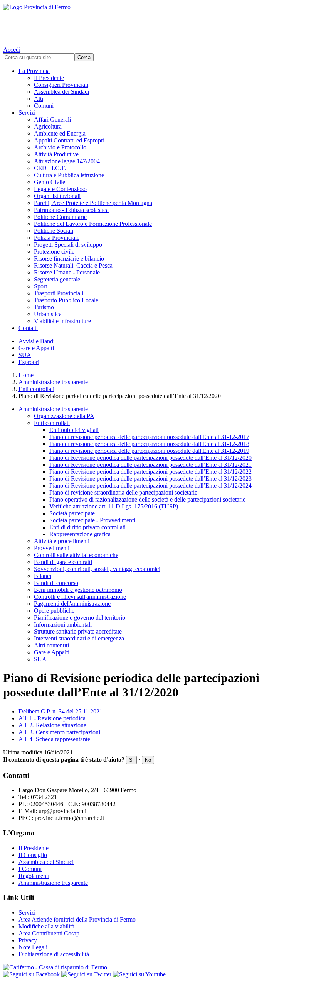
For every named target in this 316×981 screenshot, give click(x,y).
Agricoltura (48, 126)
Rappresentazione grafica (80, 534)
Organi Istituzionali (57, 196)
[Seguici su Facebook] (31, 974)
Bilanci (42, 576)
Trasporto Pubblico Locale (66, 300)
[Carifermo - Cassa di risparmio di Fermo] (158, 967)
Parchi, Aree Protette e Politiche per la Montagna (93, 203)
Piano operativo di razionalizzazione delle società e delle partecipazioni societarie (147, 499)
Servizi (26, 112)
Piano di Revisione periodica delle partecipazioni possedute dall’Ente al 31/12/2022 (150, 471)
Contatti (28, 328)
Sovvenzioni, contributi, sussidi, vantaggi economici (97, 569)
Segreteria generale (57, 279)
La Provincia (34, 71)
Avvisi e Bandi (36, 341)
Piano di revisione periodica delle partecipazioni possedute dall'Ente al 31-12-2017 (149, 437)
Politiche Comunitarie (60, 216)
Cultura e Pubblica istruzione (69, 175)
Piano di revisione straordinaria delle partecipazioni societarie (123, 492)
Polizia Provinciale (56, 237)
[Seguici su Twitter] (86, 974)
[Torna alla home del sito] (158, 23)
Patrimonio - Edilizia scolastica (71, 210)
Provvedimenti (51, 548)
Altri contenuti (51, 645)
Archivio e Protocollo (60, 147)
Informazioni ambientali (63, 624)
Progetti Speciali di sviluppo (68, 244)
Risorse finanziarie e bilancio (69, 258)
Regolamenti (33, 876)
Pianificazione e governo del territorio (79, 617)
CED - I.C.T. (50, 168)
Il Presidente (49, 78)
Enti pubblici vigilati (74, 430)
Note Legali (32, 947)
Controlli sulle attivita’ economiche (76, 555)
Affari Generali (52, 119)
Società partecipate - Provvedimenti (92, 520)
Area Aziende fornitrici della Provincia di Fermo (77, 919)
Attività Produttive (56, 154)
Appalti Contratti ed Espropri (69, 140)
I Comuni (30, 869)
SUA (24, 355)
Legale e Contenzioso (60, 189)
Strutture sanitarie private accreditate (78, 631)
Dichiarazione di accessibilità (53, 954)
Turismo (44, 307)
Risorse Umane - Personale (67, 272)
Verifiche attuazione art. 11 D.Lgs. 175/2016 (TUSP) (113, 506)
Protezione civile (54, 251)
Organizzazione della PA (64, 416)
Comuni (44, 105)
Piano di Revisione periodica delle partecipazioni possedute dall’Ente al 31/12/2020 (150, 457)
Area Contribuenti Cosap (48, 933)
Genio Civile (49, 182)
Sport (40, 286)
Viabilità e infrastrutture (62, 321)
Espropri (28, 362)
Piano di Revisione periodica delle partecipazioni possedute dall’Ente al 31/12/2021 (150, 464)
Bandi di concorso (56, 582)
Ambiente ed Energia (60, 133)
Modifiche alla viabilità (46, 926)
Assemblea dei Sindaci (61, 91)
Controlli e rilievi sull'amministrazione (80, 596)
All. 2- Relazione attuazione (52, 725)
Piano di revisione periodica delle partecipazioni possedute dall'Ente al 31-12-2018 (149, 444)
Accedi (11, 49)
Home (26, 375)
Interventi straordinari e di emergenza (79, 638)
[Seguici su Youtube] (139, 974)
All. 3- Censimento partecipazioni (59, 732)
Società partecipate (72, 513)
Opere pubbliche (54, 610)
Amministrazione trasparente (53, 382)
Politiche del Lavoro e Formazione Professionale (93, 223)
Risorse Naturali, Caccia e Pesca (73, 265)
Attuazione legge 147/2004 (67, 161)
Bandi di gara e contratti (63, 562)
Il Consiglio (32, 855)
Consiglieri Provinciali (61, 84)
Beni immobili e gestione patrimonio (78, 589)
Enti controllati (36, 389)
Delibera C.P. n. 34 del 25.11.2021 (60, 711)
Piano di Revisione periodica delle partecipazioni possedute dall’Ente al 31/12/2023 (150, 478)
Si (131, 760)
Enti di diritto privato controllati (87, 527)
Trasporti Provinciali (58, 293)
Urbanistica (48, 314)
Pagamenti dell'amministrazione (72, 603)
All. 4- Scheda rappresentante (54, 739)
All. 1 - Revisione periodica (52, 718)
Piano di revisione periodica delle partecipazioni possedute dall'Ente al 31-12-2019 (149, 450)
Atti (38, 98)
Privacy (27, 940)
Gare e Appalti (36, 348)
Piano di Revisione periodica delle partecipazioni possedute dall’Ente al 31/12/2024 (150, 485)
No (148, 760)
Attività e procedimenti (61, 541)
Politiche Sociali (53, 230)
